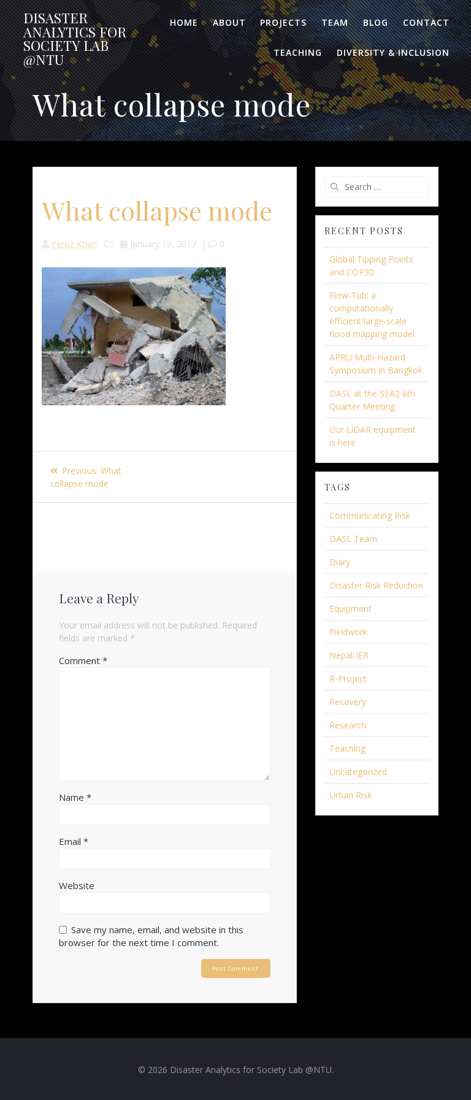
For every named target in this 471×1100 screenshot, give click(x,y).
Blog (375, 22)
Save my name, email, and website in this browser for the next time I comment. (151, 936)
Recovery (347, 702)
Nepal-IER (349, 655)
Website (76, 885)
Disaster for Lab (74, 38)
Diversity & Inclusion (393, 52)
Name (75, 797)
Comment (83, 660)
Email (73, 841)
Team (334, 22)
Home (184, 22)
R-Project (348, 678)
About (229, 22)
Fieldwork (348, 632)
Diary (339, 562)
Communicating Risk (369, 515)
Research (347, 725)
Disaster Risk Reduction (376, 585)
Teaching (298, 52)
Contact (426, 22)
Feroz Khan (74, 244)
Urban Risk (350, 795)
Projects (283, 22)
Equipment (350, 608)
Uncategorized (358, 771)
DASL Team (353, 538)
